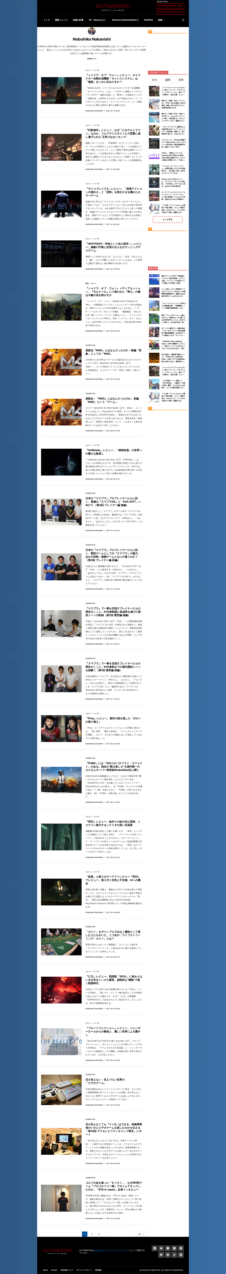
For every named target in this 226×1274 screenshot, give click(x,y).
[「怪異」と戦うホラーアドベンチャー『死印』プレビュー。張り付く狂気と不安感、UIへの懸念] (61, 892)
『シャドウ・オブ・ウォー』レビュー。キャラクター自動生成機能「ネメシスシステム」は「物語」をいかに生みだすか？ (113, 78)
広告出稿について (66, 1270)
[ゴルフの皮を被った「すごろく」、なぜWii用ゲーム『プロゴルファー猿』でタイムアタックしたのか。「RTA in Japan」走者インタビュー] (61, 1198)
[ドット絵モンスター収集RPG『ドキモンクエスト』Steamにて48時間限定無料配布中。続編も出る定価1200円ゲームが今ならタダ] (154, 292)
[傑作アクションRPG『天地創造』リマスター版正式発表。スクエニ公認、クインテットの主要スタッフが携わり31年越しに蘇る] (154, 279)
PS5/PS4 (148, 20)
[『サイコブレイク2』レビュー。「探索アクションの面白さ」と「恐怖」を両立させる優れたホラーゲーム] (61, 204)
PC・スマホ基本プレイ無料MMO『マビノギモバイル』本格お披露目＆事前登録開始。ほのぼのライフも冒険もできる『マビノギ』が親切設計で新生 (173, 333)
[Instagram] (168, 1248)
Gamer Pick (90, 345)
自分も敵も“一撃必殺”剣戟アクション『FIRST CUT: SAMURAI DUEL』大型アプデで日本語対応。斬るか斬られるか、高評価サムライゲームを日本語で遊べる (174, 359)
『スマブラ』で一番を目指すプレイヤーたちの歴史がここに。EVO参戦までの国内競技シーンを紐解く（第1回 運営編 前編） (113, 667)
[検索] (183, 20)
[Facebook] (168, 1255)
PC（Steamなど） (98, 20)
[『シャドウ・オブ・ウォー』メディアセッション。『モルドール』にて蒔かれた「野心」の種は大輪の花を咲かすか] (61, 307)
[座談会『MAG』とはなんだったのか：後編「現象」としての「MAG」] (61, 362)
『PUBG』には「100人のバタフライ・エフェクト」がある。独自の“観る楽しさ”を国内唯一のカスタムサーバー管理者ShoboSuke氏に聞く (114, 767)
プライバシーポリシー (84, 1270)
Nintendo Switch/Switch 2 (125, 20)
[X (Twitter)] (174, 1248)
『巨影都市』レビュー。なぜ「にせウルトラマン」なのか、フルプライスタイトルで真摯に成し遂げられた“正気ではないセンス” (113, 133)
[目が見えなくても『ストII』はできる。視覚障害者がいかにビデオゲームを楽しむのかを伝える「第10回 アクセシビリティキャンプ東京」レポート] (61, 1141)
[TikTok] (174, 1255)
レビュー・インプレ (93, 70)
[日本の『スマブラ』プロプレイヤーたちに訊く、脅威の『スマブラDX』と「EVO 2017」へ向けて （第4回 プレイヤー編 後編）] (61, 512)
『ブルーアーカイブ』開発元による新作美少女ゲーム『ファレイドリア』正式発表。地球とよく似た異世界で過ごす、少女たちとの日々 (173, 131)
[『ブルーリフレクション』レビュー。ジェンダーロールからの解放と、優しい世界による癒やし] (61, 1041)
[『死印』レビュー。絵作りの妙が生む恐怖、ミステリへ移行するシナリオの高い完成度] (61, 837)
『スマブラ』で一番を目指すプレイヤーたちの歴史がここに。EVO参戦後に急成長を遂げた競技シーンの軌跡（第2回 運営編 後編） (113, 612)
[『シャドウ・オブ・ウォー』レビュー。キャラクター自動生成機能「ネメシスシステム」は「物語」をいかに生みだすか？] (61, 90)
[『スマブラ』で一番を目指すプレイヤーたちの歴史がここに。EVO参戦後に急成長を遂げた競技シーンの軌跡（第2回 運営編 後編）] (61, 623)
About (45, 1270)
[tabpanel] (167, 154)
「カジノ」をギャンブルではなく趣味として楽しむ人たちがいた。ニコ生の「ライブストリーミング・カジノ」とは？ (113, 935)
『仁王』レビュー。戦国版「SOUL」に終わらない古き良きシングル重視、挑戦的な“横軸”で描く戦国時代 (114, 980)
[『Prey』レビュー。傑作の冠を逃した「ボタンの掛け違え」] (61, 728)
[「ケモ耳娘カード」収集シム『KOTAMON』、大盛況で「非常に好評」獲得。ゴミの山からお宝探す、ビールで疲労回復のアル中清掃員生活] (154, 384)
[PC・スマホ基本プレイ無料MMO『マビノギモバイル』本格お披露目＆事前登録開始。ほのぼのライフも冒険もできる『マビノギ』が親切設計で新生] (154, 332)
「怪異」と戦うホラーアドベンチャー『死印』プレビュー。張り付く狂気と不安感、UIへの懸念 (113, 880)
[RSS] (181, 1255)
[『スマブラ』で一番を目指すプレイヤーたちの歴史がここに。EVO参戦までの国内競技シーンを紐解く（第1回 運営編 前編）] (61, 678)
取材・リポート (91, 283)
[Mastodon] (161, 1255)
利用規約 (98, 1270)
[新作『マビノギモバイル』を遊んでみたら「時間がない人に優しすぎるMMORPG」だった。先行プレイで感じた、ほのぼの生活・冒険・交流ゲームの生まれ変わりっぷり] (154, 319)
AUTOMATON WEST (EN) (170, 5)
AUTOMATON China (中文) (170, 12)
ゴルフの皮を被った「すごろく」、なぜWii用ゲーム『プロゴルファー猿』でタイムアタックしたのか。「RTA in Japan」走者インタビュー (114, 1186)
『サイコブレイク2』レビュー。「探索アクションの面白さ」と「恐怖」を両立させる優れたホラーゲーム (114, 192)
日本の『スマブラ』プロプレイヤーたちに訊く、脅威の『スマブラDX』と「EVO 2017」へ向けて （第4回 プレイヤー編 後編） (113, 502)
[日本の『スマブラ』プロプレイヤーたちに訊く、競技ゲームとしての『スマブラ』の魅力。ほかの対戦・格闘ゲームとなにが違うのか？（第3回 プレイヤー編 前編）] (61, 566)
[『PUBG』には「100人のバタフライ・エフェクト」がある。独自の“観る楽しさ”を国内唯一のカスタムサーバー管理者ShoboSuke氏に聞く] (61, 780)
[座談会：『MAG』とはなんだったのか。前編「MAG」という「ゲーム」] (61, 412)
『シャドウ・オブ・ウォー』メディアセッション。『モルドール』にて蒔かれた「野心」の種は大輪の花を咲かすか (113, 292)
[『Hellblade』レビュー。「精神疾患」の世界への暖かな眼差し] (61, 462)
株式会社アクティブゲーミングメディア (111, 1250)
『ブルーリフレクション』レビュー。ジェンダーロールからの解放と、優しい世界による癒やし (113, 1031)
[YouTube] (155, 1248)
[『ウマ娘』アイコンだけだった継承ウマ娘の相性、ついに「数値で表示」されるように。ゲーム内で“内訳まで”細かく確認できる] (154, 397)
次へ (140, 1234)
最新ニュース (61, 20)
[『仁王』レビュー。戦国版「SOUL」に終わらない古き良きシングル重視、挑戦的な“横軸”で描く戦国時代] (61, 990)
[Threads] (181, 1248)
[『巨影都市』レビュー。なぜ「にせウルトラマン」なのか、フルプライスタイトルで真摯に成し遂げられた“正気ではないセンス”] (61, 147)
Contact (54, 1270)
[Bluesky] (161, 1248)
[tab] (154, 80)
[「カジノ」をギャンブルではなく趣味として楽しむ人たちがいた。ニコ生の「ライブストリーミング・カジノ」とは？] (61, 941)
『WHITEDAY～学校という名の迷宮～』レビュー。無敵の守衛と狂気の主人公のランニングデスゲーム (114, 247)
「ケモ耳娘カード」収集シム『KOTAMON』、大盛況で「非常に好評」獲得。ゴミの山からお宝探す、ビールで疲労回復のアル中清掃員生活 (173, 385)
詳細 (160, 20)
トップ (46, 20)
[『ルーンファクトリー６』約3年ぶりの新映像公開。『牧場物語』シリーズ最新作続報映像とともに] (154, 305)
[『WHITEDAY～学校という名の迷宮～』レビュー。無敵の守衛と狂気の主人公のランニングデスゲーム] (61, 253)
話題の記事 (78, 20)
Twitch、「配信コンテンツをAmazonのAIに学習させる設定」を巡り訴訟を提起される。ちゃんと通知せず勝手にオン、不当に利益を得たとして (173, 157)
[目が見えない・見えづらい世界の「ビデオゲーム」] (61, 1090)
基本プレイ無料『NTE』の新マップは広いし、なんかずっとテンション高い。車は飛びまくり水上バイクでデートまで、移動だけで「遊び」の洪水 (173, 118)
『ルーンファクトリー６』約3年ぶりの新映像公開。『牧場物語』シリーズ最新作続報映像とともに (174, 305)
